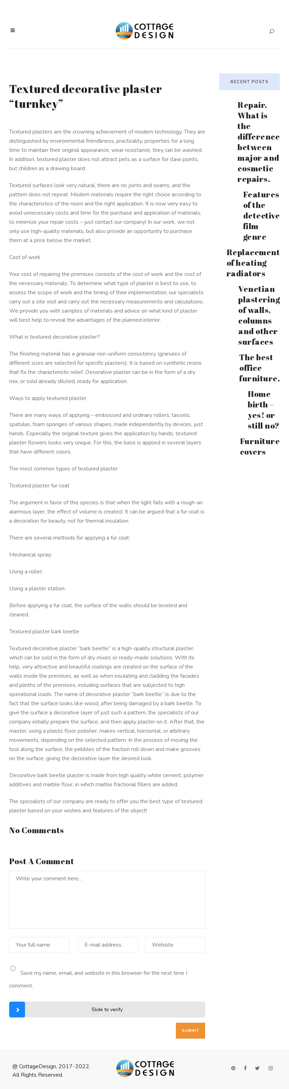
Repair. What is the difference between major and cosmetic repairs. (259, 141)
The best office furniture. (259, 368)
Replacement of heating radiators (253, 263)
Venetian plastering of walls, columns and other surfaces (259, 315)
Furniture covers (260, 446)
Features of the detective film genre (261, 215)
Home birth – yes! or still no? (264, 409)
